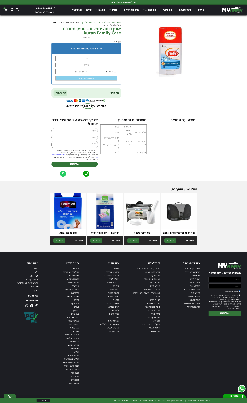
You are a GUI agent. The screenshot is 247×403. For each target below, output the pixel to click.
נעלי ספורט (74, 327)
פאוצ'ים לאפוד (114, 279)
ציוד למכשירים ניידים (192, 272)
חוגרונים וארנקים (153, 303)
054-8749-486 (32, 300)
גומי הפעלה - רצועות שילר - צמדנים (146, 293)
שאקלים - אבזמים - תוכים (150, 324)
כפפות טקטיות (113, 296)
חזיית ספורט (74, 348)
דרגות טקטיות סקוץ (152, 272)
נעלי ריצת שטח (73, 317)
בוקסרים (76, 331)
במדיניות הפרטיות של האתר (232, 304)
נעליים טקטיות (113, 307)
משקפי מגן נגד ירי (112, 272)
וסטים (117, 317)
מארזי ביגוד (75, 373)
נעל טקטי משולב (72, 310)
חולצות (76, 352)
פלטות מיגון (115, 310)
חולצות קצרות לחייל (71, 359)
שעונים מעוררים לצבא (192, 303)
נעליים (76, 307)
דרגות (157, 296)
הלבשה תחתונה (73, 279)
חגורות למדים (155, 300)
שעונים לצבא (195, 279)
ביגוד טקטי (75, 303)
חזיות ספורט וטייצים (71, 366)
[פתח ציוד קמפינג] (144, 9)
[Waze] (26, 305)
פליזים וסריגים (74, 275)
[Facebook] (31, 305)
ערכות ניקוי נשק (154, 317)
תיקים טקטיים (114, 331)
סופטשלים (75, 380)
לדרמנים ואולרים (154, 310)
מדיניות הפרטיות (120, 400)
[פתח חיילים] (196, 9)
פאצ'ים (116, 268)
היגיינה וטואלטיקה (88, 22)
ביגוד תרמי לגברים (72, 334)
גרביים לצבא (74, 341)
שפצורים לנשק (154, 327)
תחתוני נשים (74, 383)
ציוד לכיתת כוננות (112, 282)
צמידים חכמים (195, 286)
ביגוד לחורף (74, 268)
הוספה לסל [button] (170, 240)
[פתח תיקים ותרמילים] (122, 9)
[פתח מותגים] (97, 9)
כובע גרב (75, 286)
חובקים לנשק (155, 282)
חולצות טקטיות (113, 293)
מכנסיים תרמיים (73, 296)
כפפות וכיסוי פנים (72, 369)
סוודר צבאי (75, 376)
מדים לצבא (75, 293)
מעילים (76, 300)
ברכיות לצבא (114, 289)
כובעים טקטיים (113, 320)
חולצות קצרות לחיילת (71, 362)
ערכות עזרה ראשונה (111, 275)
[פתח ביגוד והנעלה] (178, 9)
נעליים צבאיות (73, 324)
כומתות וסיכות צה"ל (152, 307)
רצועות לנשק (155, 286)
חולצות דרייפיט (73, 355)
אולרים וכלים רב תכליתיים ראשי (148, 268)
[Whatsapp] (36, 305)
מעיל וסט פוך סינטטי (71, 272)
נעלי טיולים (75, 313)
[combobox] (111, 71)
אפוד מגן (116, 286)
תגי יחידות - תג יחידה (152, 279)
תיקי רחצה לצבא (194, 296)
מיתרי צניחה (155, 313)
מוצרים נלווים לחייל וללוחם (109, 324)
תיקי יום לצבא (195, 293)
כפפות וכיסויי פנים (72, 289)
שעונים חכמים (195, 282)
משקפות (116, 300)
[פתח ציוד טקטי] (162, 9)
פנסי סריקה (155, 275)
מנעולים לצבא (195, 300)
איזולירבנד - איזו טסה (152, 289)
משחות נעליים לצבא (192, 268)
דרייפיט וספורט (73, 345)
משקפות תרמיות (113, 303)
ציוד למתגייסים (104, 22)
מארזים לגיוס (195, 275)
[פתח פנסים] (110, 9)
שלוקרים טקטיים (113, 327)
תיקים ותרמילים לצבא (192, 289)
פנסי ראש (156, 320)
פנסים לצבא (155, 331)
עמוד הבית (116, 22)
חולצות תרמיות (73, 282)
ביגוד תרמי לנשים (72, 338)
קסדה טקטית (114, 313)
